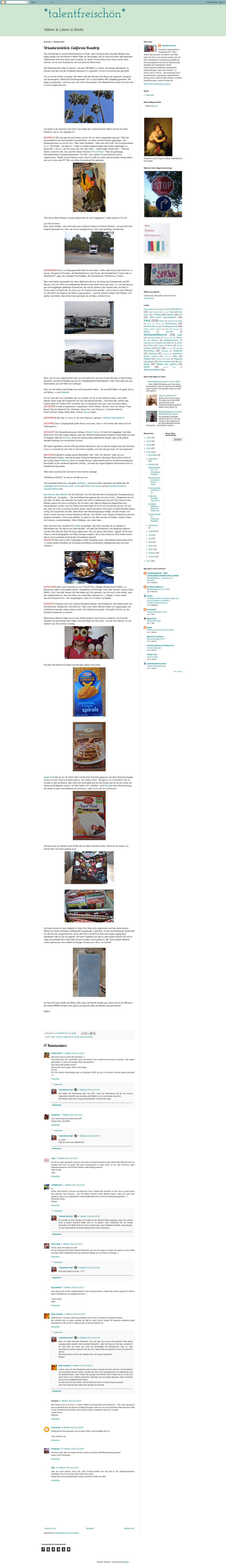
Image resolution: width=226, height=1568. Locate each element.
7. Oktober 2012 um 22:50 (74, 1185)
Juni (151, 538)
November (153, 459)
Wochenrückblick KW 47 (156, 639)
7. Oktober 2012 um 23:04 (89, 1136)
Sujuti (149, 627)
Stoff (166, 356)
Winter (147, 367)
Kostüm (158, 324)
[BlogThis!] (85, 1033)
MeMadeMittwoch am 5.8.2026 (158, 589)
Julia (53, 1158)
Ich (180, 314)
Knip (169, 321)
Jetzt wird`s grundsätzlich (163, 317)
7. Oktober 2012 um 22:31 (71, 1115)
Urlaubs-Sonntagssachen (156, 666)
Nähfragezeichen (171, 340)
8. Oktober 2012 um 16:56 (72, 1427)
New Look (162, 343)
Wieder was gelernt (166, 364)
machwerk (151, 609)
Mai (150, 542)
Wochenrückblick (86, 1037)
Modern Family (92, 432)
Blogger (125, 1562)
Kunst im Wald (152, 657)
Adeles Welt (56, 1053)
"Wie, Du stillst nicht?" (168, 396)
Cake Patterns (154, 312)
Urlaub (65, 1037)
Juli (150, 535)
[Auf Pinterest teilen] (94, 1033)
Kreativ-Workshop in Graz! (157, 612)
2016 (149, 437)
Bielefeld (65, 392)
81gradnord (56, 1287)
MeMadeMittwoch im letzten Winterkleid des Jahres (170, 413)
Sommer (59, 1037)
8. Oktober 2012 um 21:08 (89, 1216)
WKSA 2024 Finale (154, 621)
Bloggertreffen (149, 309)
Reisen (179, 345)
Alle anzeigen (178, 671)
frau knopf (55, 1244)
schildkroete (56, 1185)
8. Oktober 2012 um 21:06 (89, 1268)
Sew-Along (149, 351)
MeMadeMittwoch (155, 334)
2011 (149, 561)
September (153, 525)
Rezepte (109, 785)
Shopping (164, 351)
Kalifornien (65, 460)
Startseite (90, 1528)
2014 (149, 445)
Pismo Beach (98, 152)
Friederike (55, 1449)
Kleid (147, 320)
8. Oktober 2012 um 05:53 (70, 1401)
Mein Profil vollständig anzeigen (157, 84)
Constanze (56, 1427)
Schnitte (176, 348)
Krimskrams (171, 323)
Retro (149, 348)
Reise (53, 1037)
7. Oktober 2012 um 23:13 (72, 1244)
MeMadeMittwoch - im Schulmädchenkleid (154, 471)
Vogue (151, 361)
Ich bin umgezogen (154, 648)
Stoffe (174, 356)
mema (150, 596)
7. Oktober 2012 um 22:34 (89, 1090)
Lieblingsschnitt (170, 326)
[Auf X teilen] (88, 1033)
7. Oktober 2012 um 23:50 (74, 1314)
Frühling (157, 314)
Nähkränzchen (149, 343)
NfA (172, 343)
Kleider (161, 321)
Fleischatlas (149, 298)
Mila (53, 1468)
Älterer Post (129, 1528)
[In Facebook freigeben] (91, 1033)
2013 (149, 448)
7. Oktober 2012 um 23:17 (73, 1287)
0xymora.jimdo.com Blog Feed (160, 645)
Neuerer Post (50, 1528)
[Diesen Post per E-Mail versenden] (82, 1033)
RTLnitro (66, 438)
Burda (167, 309)
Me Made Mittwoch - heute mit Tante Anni (153, 507)
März (151, 549)
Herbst (170, 314)
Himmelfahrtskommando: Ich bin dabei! (164, 382)
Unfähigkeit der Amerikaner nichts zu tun (62, 486)
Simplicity (177, 351)
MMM (180, 335)
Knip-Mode (178, 321)
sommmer (166, 354)
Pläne (150, 345)
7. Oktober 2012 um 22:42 (67, 1158)
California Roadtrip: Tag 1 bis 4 (154, 498)
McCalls (169, 332)
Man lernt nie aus (172, 329)
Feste (171, 312)
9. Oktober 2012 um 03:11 (82, 1366)
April (151, 546)
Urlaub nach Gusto (92, 486)
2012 (149, 452)
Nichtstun (81, 483)
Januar (152, 556)
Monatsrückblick (154, 338)
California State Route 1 (113, 418)
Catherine (55, 1115)
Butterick (178, 309)
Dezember (153, 455)
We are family (74, 1037)
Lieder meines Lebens (152, 329)
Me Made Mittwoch (155, 587)
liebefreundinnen (151, 326)
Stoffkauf (147, 359)
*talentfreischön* (85, 14)
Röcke (168, 348)
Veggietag (178, 359)
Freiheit (77, 526)
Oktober (152, 464)
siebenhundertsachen (156, 664)
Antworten (55, 1079)
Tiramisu (159, 359)
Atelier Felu (152, 655)
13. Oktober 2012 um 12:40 (67, 1468)
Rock (158, 348)
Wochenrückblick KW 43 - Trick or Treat (154, 481)
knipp (149, 324)
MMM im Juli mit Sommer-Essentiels (160, 630)
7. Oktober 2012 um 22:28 (73, 1053)
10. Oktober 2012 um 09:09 (72, 1449)
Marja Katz (151, 619)
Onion (179, 343)
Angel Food (49, 777)
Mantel (146, 332)
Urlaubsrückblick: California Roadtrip (154, 517)
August (152, 531)
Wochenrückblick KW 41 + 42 (154, 490)
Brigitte (159, 309)
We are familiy (165, 362)
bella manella (57, 1314)
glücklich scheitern (155, 637)
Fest (164, 312)
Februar (152, 553)
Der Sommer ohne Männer (55, 494)
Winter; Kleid (169, 367)
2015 (149, 441)
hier (86, 412)
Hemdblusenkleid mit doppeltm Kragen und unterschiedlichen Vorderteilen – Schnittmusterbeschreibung (163, 600)
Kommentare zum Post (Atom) (66, 1533)
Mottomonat (168, 338)
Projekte (161, 345)
